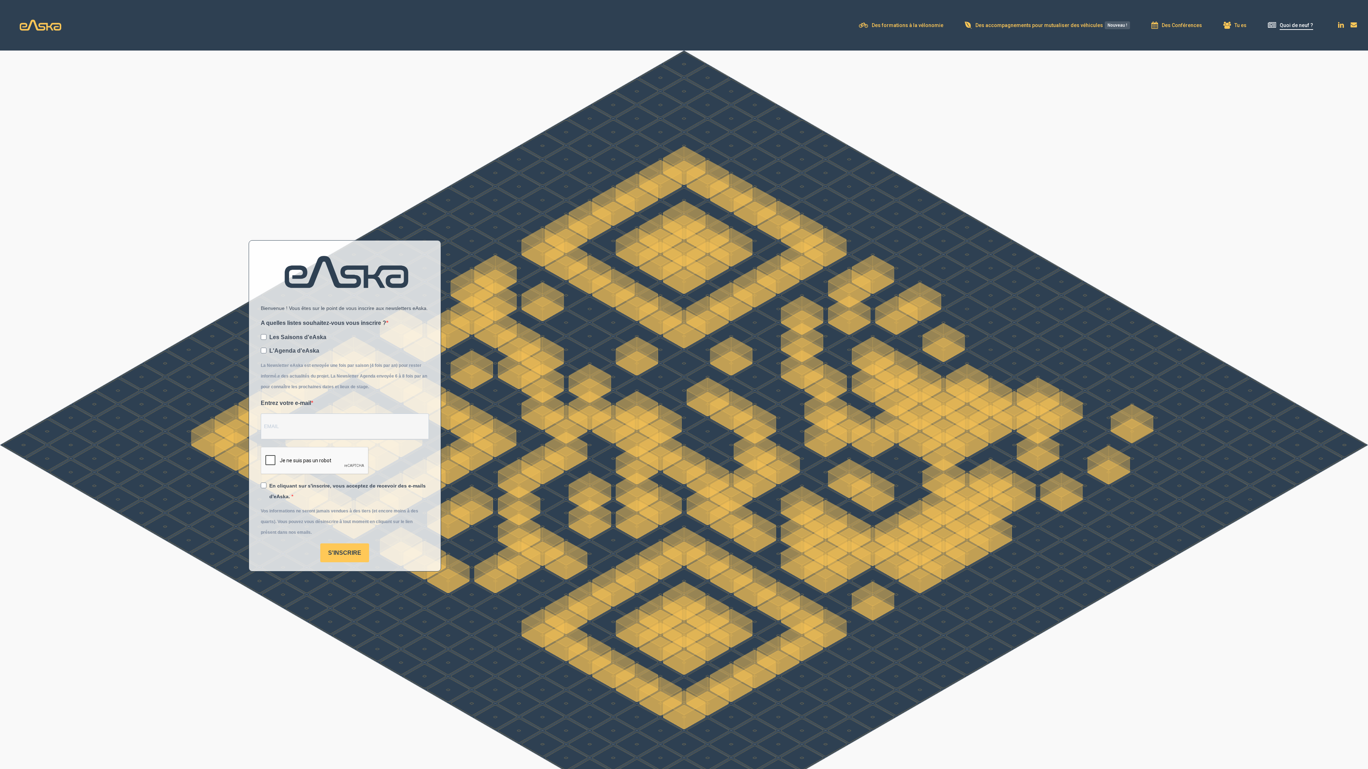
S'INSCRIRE (344, 553)
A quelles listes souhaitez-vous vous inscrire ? (323, 323)
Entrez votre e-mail (286, 403)
